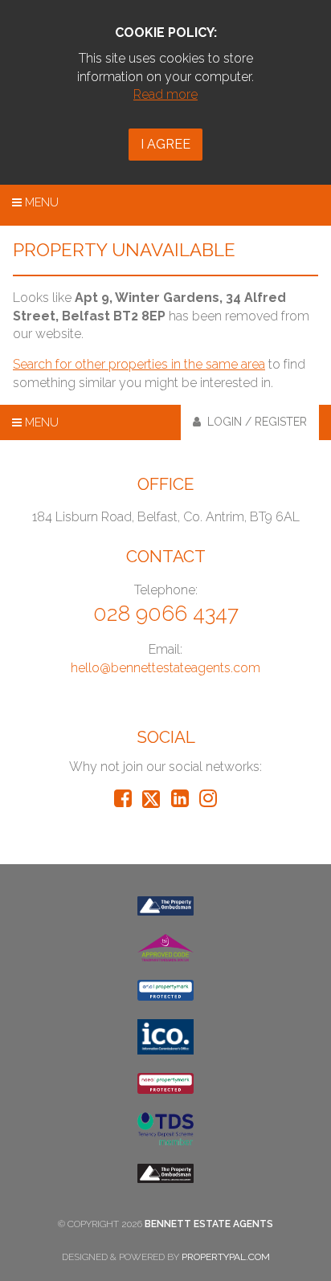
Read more (165, 94)
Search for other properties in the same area (139, 364)
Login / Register (254, 421)
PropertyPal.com (226, 1257)
